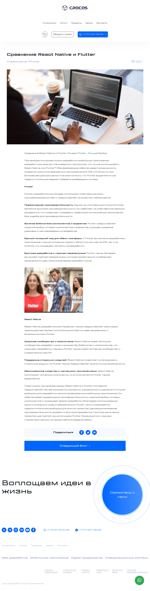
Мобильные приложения (49, 558)
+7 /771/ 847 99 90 (93, 34)
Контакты (101, 23)
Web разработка (15, 558)
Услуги (64, 23)
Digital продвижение (87, 558)
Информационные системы (126, 558)
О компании (49, 23)
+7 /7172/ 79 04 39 (58, 530)
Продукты (76, 23)
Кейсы (89, 23)
